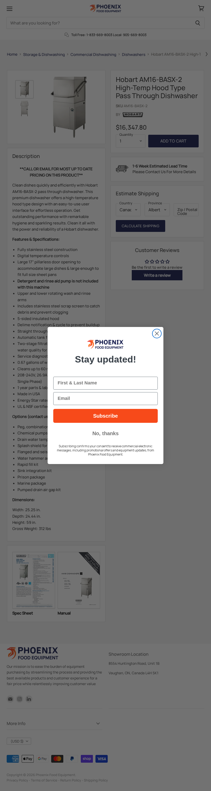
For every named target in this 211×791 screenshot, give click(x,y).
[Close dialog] (156, 333)
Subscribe (105, 416)
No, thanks (105, 433)
